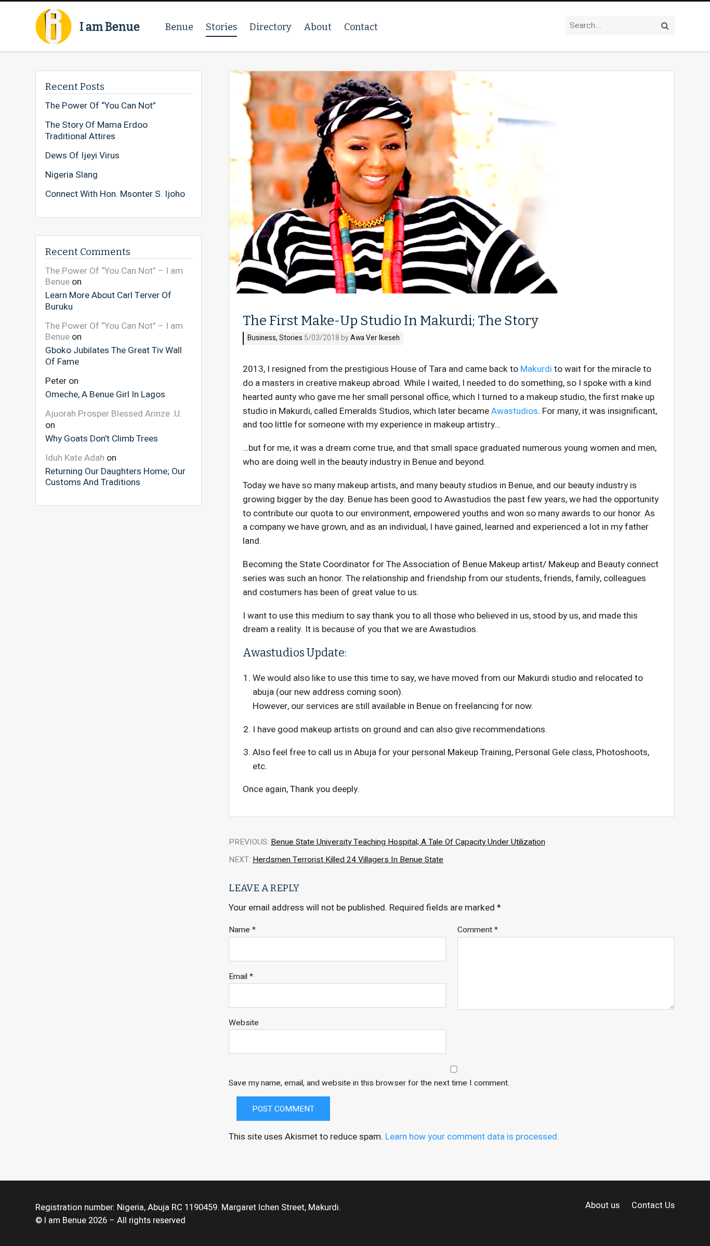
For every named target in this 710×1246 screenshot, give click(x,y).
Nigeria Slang (71, 175)
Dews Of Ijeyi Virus (82, 156)
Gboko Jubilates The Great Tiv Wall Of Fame (113, 355)
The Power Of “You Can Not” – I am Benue (114, 276)
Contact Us (653, 1205)
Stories (221, 27)
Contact (361, 27)
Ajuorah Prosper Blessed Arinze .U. (113, 413)
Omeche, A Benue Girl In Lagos (105, 394)
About (318, 27)
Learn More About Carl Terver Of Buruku (108, 300)
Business (261, 338)
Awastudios (514, 411)
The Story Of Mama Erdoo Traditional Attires (96, 130)
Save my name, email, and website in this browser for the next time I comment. (369, 1083)
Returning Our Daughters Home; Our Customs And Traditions (115, 476)
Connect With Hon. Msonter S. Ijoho (115, 194)
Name (242, 930)
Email (241, 977)
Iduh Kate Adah (74, 457)
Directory (270, 27)
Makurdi (536, 369)
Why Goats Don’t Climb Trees (101, 438)
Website (244, 1023)
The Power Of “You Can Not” (100, 106)
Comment (477, 930)
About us (602, 1205)
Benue (179, 27)
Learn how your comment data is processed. (472, 1136)
